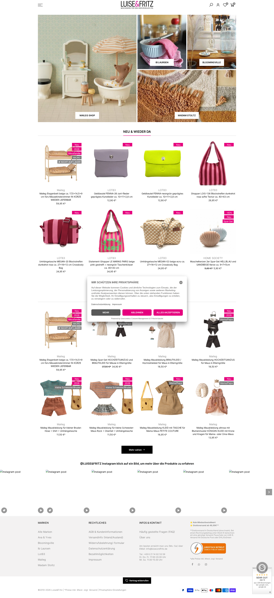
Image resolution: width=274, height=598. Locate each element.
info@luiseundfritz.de (156, 549)
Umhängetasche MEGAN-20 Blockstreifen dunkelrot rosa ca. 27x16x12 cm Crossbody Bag (61, 264)
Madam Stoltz (46, 565)
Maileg (61, 190)
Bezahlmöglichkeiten (101, 554)
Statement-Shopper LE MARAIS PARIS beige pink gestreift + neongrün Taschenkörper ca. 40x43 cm (112, 264)
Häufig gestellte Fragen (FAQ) (157, 531)
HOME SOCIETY (213, 258)
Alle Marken (45, 531)
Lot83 (41, 554)
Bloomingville (46, 542)
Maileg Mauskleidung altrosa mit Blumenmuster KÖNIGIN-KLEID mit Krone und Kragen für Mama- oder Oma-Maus (213, 430)
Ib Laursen (44, 548)
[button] (22, 492)
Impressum (95, 559)
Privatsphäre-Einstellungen (112, 590)
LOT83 (112, 190)
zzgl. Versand (217, 559)
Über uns (144, 537)
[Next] (269, 492)
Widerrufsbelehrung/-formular (106, 542)
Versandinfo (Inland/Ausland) (106, 537)
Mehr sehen (135, 449)
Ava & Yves (44, 537)
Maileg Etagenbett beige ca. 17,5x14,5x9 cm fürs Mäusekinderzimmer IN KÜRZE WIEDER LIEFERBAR (60, 196)
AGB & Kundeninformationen (105, 531)
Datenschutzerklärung (102, 548)
